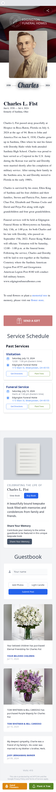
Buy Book (31, 495)
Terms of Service (36, 779)
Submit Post (28, 591)
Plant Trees (39, 373)
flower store (37, 300)
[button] (28, 622)
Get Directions (17, 373)
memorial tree (39, 295)
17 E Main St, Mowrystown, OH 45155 (30, 367)
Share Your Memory (19, 541)
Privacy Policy (19, 779)
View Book (15, 495)
